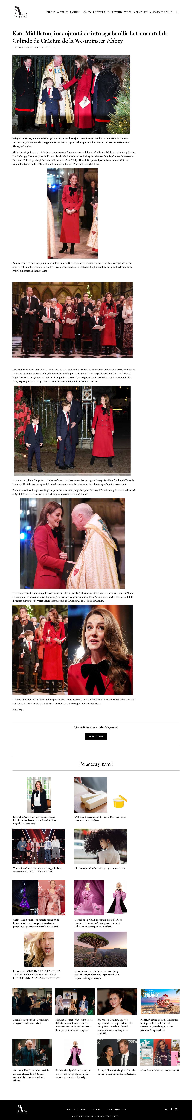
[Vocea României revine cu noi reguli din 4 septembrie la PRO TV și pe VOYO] (43, 846)
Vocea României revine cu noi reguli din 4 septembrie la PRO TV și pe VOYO (37, 870)
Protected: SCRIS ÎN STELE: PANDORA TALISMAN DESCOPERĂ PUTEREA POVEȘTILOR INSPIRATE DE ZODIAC (36, 974)
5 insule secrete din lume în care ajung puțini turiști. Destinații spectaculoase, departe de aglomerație (97, 974)
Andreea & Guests (57, 12)
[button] (177, 12)
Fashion (75, 12)
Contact (70, 1109)
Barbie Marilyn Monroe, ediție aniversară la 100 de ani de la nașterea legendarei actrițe (73, 1074)
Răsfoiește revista (161, 12)
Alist (83, 1109)
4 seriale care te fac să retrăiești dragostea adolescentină (31, 1021)
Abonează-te (96, 736)
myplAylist (141, 12)
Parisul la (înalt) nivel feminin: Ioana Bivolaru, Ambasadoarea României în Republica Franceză (34, 820)
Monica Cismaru (24, 47)
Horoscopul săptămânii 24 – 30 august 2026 (100, 868)
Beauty (86, 12)
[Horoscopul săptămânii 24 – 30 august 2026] (105, 846)
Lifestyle (99, 12)
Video (128, 12)
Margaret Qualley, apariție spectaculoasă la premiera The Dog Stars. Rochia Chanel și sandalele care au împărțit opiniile (115, 1026)
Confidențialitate (116, 1109)
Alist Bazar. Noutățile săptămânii (159, 1070)
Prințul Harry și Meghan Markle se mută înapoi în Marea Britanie (117, 1072)
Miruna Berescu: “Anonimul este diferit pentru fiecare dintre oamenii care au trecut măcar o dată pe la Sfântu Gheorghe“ (74, 1025)
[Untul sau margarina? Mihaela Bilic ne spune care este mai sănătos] (105, 795)
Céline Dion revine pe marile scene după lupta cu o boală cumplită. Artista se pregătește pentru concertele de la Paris (36, 923)
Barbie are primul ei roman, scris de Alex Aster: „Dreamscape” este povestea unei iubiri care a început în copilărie (98, 923)
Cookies (96, 1109)
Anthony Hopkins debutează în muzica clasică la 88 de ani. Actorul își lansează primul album (31, 1075)
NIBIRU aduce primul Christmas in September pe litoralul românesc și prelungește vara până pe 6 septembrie (159, 1025)
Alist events (115, 12)
